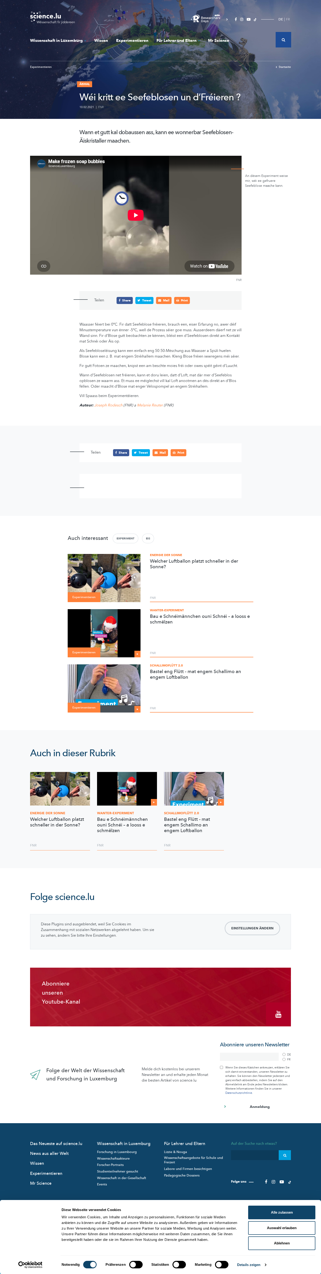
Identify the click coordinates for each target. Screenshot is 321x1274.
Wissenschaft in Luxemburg (56, 40)
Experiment (125, 538)
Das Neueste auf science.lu (56, 1144)
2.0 (181, 813)
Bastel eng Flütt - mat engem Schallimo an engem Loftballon (195, 674)
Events (102, 1184)
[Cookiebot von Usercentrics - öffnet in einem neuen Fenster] (30, 1264)
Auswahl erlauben (282, 1228)
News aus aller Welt (49, 1154)
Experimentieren (132, 40)
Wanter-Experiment (167, 610)
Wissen (101, 40)
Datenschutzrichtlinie (238, 1093)
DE (280, 19)
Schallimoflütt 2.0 (166, 665)
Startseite (285, 67)
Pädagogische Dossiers (182, 1175)
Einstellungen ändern (252, 928)
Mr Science (218, 40)
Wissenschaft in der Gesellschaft (121, 1178)
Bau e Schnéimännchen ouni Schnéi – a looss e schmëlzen (200, 619)
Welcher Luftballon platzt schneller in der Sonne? (194, 564)
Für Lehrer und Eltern (176, 40)
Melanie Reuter (150, 405)
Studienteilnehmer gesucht (117, 1171)
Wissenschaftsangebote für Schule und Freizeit (193, 1160)
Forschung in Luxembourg (117, 1152)
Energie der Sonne (166, 555)
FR (288, 19)
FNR (101, 107)
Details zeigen (248, 1265)
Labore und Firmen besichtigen (188, 1169)
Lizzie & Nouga (175, 1152)
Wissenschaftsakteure (113, 1158)
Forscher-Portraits (110, 1165)
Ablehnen (282, 1243)
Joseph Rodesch (108, 405)
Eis (148, 538)
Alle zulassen (282, 1212)
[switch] (136, 1264)
